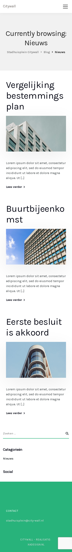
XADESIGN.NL (36, 544)
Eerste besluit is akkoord (34, 327)
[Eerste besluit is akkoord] (36, 362)
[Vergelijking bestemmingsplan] (36, 136)
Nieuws (8, 458)
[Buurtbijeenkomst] (36, 249)
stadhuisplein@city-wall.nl (25, 520)
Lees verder (14, 186)
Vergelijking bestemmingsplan (34, 96)
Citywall (9, 6)
